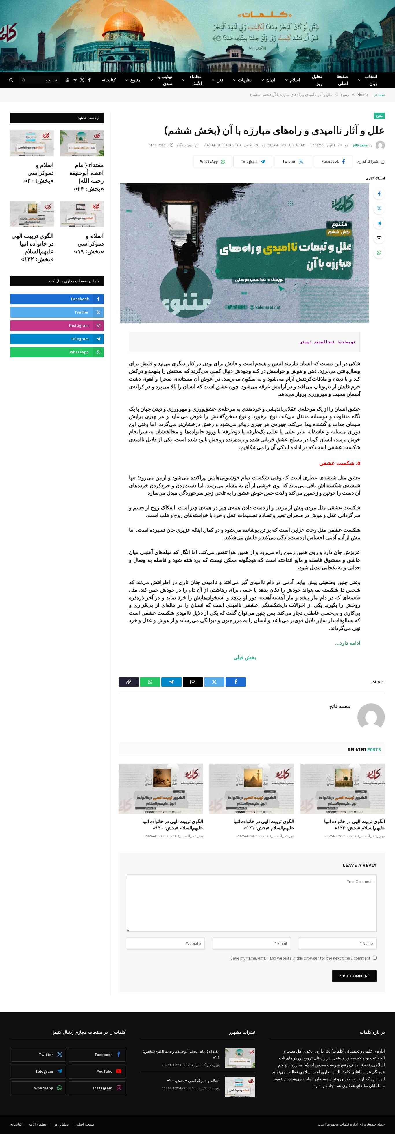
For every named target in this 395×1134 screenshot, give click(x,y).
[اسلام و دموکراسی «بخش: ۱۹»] (82, 214)
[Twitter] (379, 208)
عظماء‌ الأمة (196, 80)
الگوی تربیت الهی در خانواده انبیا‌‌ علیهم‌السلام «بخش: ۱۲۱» (263, 824)
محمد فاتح (360, 145)
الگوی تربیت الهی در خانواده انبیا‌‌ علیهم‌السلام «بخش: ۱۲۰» (172, 824)
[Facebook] (379, 193)
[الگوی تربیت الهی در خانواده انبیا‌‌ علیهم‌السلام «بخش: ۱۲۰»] (161, 789)
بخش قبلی (244, 657)
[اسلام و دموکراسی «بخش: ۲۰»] (32, 143)
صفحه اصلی (85, 1124)
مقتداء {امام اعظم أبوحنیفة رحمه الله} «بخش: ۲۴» (86, 176)
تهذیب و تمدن (165, 80)
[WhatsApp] (379, 252)
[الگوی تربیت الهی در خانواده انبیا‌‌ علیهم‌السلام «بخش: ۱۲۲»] (342, 789)
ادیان (270, 80)
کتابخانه (109, 80)
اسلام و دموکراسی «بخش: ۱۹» (89, 243)
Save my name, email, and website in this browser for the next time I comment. (300, 958)
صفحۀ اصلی (342, 80)
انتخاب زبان (371, 80)
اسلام (295, 80)
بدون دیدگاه (185, 145)
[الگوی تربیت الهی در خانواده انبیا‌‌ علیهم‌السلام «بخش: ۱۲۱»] (251, 789)
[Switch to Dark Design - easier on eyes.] (11, 80)
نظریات (245, 80)
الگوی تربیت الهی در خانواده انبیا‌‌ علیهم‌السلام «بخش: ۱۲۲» (354, 824)
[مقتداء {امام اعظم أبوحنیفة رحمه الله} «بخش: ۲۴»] (82, 143)
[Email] (379, 238)
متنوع (135, 80)
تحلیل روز (317, 80)
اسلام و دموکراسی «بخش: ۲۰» (39, 172)
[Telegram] (379, 223)
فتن (220, 80)
